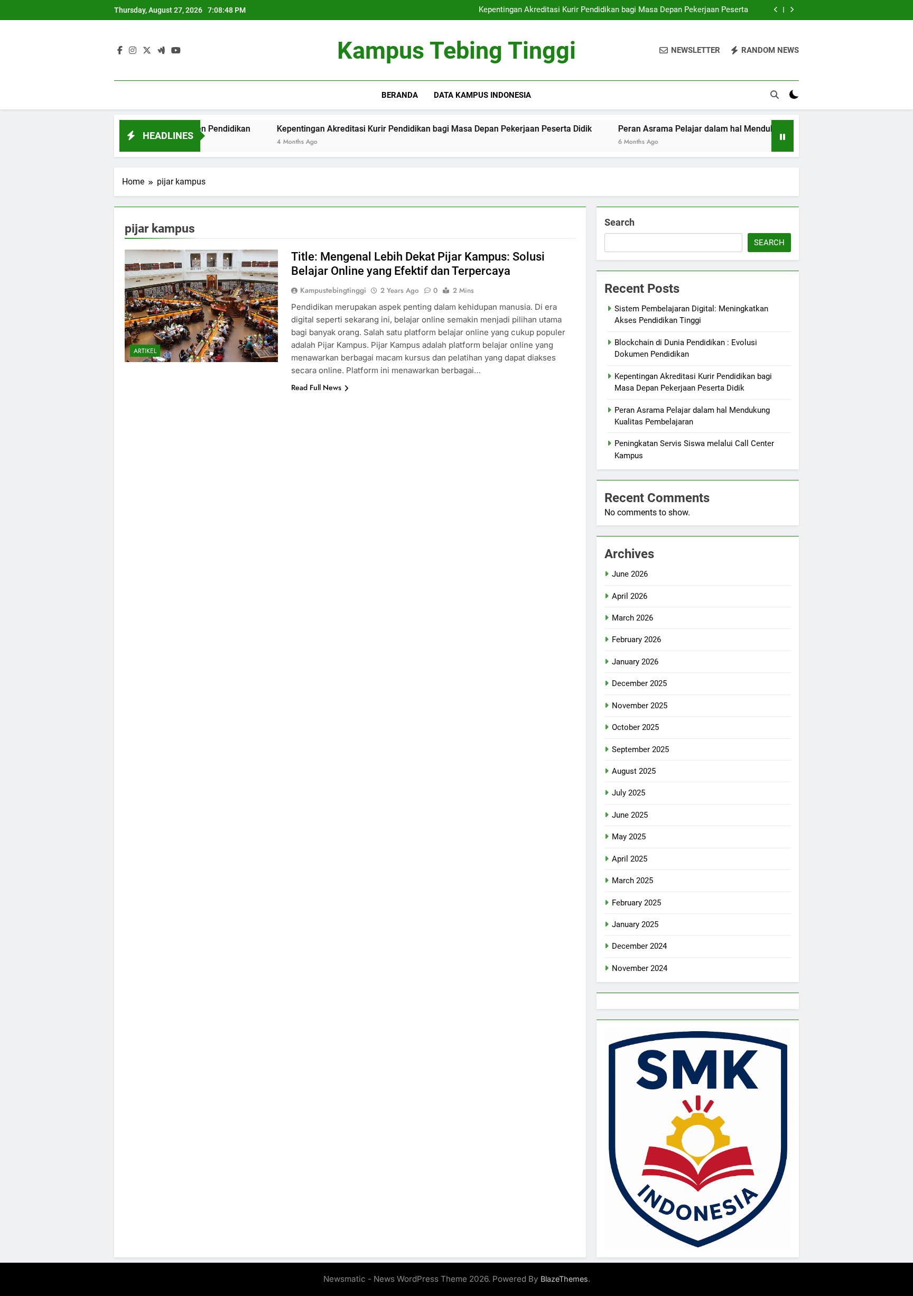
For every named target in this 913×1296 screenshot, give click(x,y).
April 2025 (629, 859)
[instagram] (132, 50)
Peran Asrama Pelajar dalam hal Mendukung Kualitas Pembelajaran (700, 129)
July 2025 (628, 793)
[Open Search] (774, 94)
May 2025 (629, 836)
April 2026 (629, 596)
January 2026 (635, 661)
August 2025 (634, 771)
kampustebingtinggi (333, 290)
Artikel (145, 351)
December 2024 (639, 946)
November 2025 (639, 705)
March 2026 (632, 618)
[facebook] (120, 50)
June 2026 (630, 574)
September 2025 (640, 749)
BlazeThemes (564, 1278)
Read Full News (316, 387)
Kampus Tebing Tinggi (456, 50)
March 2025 (632, 880)
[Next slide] (792, 9)
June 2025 (630, 815)
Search (619, 222)
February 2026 (636, 639)
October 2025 (635, 727)
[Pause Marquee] (782, 136)
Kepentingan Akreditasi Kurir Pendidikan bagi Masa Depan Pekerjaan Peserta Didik (613, 10)
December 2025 (639, 683)
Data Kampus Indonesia (482, 95)
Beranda (399, 95)
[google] (161, 50)
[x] (146, 50)
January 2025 (635, 924)
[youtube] (176, 50)
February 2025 (636, 903)
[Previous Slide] (776, 9)
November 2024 (639, 968)
